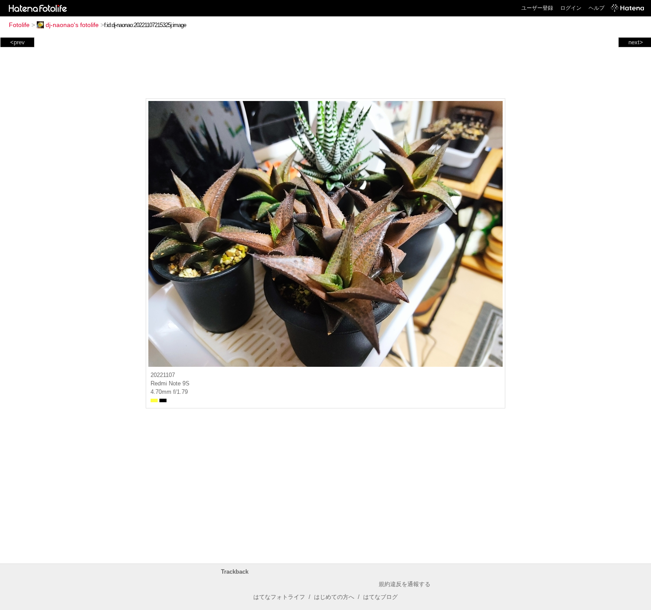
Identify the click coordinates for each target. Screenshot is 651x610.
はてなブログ (380, 597)
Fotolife (19, 24)
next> (635, 42)
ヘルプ (596, 8)
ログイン (570, 8)
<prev (17, 42)
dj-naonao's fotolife (72, 24)
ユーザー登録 (537, 8)
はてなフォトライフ (279, 597)
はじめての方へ (334, 597)
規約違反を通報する (404, 584)
